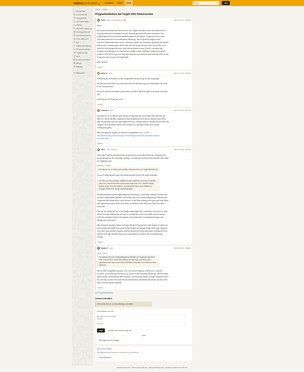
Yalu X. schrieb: (102, 253)
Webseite (79, 67)
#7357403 (188, 20)
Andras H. (104, 73)
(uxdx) (111, 248)
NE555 (142, 36)
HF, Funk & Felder (82, 21)
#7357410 (188, 110)
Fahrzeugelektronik (83, 32)
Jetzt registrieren (105, 357)
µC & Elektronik (81, 15)
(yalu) (108, 150)
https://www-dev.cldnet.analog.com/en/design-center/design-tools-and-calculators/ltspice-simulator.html (128, 135)
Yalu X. (103, 150)
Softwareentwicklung (83, 46)
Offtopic (79, 63)
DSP (77, 42)
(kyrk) (110, 73)
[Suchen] (217, 3)
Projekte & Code (82, 53)
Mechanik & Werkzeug (84, 28)
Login (226, 3)
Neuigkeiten (109, 3)
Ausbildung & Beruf (83, 60)
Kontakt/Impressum (124, 367)
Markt (78, 56)
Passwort (100, 323)
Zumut (103, 20)
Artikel (119, 3)
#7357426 (188, 150)
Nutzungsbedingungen (156, 367)
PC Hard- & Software (83, 49)
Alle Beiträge (80, 11)
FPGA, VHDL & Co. (82, 39)
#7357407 (188, 73)
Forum (128, 3)
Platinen (79, 25)
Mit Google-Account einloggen (109, 340)
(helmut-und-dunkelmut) (114, 20)
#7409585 (188, 248)
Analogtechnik (81, 18)
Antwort (100, 67)
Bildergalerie (80, 73)
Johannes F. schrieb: (104, 166)
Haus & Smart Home (83, 35)
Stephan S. (104, 248)
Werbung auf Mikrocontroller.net (176, 367)
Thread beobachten (105, 292)
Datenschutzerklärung (139, 367)
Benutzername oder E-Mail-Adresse (106, 317)
